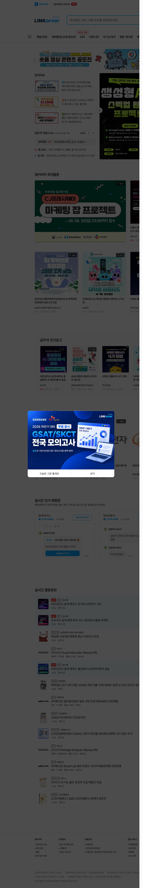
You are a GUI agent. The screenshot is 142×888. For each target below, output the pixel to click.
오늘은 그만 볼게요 (49, 473)
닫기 (92, 473)
